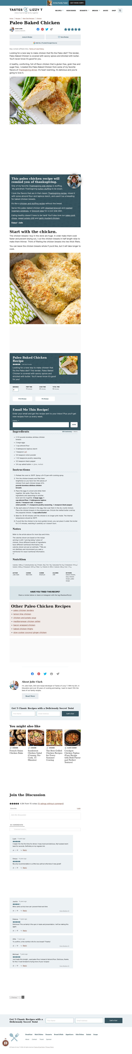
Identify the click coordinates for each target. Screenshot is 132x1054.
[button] (65, 29)
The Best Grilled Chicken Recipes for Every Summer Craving (54, 755)
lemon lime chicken (22, 614)
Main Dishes (71, 10)
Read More (30, 696)
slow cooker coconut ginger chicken (30, 632)
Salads (88, 1034)
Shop (114, 10)
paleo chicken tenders (23, 610)
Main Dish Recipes (28, 18)
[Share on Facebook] (38, 29)
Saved (105, 10)
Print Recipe (22, 399)
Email (16, 421)
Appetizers (69, 1034)
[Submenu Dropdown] (89, 10)
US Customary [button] (67, 431)
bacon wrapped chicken (24, 625)
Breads (95, 10)
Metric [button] (76, 431)
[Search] (120, 10)
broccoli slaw (38, 211)
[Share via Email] (51, 29)
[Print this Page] (51, 673)
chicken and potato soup (24, 618)
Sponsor (48, 1039)
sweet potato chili (26, 218)
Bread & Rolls (58, 1034)
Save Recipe (65, 37)
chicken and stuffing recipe (32, 203)
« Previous (13, 997)
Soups (95, 1034)
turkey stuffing (44, 189)
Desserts (83, 10)
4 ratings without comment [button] (50, 803)
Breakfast (28, 1034)
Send (74, 424)
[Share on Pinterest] (42, 29)
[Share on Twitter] (46, 29)
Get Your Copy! (77, 3)
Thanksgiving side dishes (40, 186)
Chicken (39, 18)
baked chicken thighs (23, 629)
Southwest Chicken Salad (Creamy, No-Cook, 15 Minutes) (35, 755)
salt (25, 452)
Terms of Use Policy (36, 49)
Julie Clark (18, 28)
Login (78, 808)
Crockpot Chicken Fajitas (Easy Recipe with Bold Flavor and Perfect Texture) (72, 756)
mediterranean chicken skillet (26, 621)
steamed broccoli (53, 208)
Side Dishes (80, 1034)
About (27, 1039)
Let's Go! (70, 714)
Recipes (58, 10)
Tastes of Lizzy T (26, 10)
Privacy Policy (50, 1047)
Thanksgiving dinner (28, 70)
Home (11, 18)
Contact (34, 1039)
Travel (41, 1039)
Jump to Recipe (27, 37)
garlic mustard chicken (49, 218)
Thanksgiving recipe (57, 193)
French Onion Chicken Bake (16, 752)
